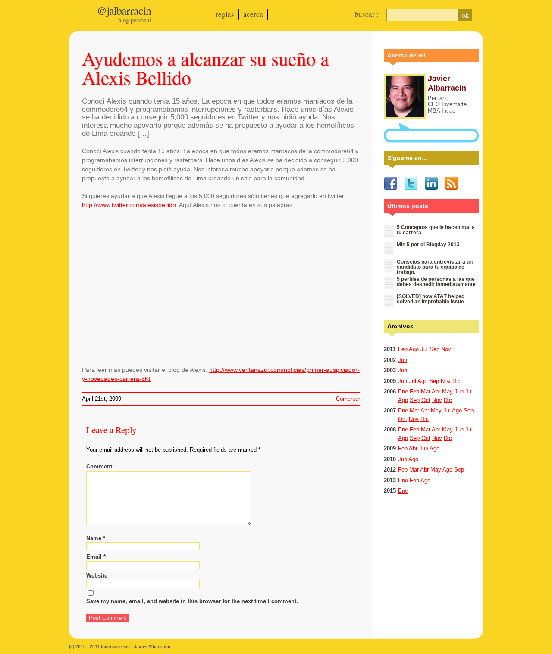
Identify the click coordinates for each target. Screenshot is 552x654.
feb (403, 349)
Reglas (225, 14)
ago (414, 349)
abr (436, 391)
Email (96, 556)
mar (425, 391)
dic (456, 381)
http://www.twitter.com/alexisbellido (129, 204)
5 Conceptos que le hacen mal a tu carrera (436, 230)
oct (425, 400)
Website (96, 575)
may (447, 391)
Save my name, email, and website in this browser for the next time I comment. (192, 601)
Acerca (253, 14)
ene (403, 391)
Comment (99, 466)
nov (446, 349)
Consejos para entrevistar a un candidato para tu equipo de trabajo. (435, 267)
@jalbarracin (124, 10)
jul (424, 349)
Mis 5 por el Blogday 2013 (428, 245)
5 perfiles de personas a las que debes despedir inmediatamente (436, 281)
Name (95, 538)
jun (402, 360)
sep (434, 349)
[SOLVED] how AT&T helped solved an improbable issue (430, 299)
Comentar (348, 399)
